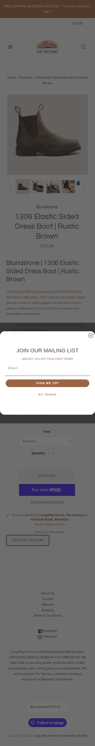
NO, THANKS (47, 394)
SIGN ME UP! (47, 383)
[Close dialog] (90, 335)
